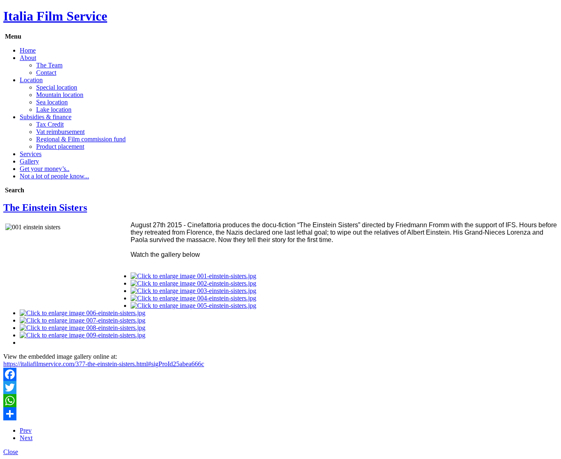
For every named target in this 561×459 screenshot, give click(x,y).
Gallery (29, 161)
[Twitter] (280, 387)
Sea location (52, 102)
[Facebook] (280, 374)
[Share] (280, 413)
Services (30, 153)
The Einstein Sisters (45, 207)
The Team (49, 65)
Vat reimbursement (60, 131)
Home (28, 50)
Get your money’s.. (44, 168)
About (28, 57)
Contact (46, 72)
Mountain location (59, 94)
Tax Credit (50, 124)
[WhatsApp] (280, 400)
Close (10, 451)
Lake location (53, 109)
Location (31, 79)
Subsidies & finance (45, 116)
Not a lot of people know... (54, 176)
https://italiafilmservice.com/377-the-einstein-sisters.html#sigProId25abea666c (103, 363)
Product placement (60, 146)
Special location (56, 87)
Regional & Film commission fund (81, 139)
